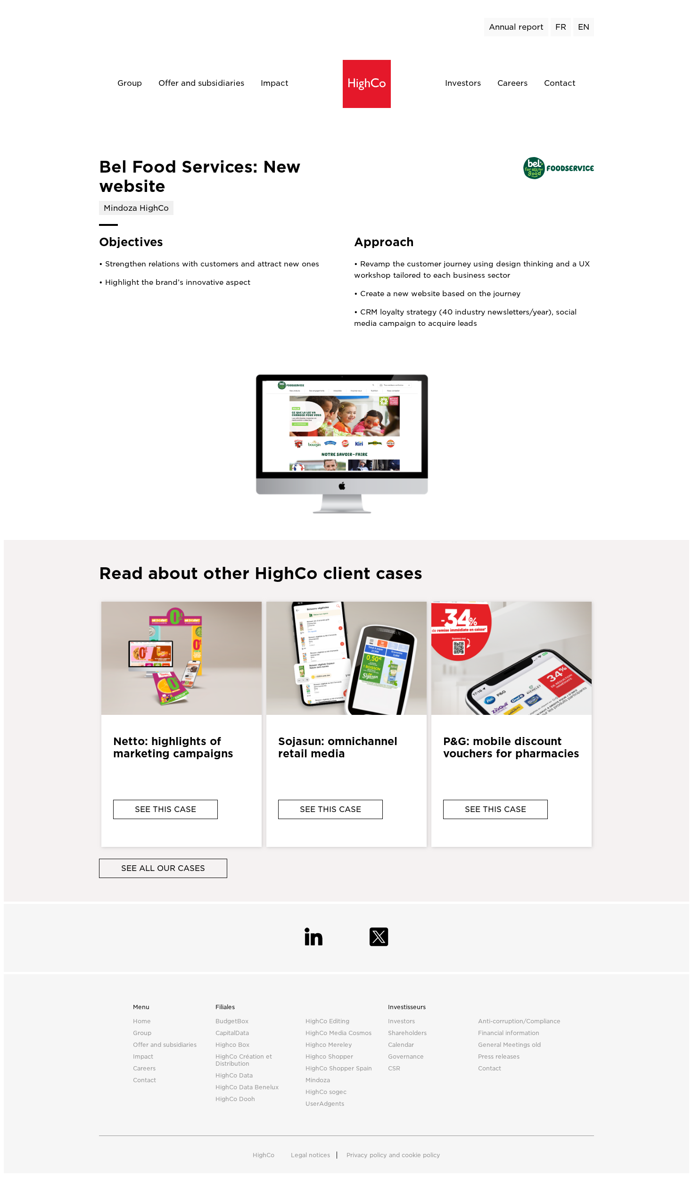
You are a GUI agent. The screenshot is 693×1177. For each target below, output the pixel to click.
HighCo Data (234, 1075)
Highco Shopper (329, 1056)
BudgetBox (231, 1021)
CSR (394, 1068)
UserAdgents (324, 1103)
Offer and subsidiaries (201, 83)
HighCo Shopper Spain (338, 1068)
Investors (463, 83)
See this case (165, 809)
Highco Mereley (328, 1044)
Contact (560, 83)
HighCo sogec (325, 1091)
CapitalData (232, 1032)
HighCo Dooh (235, 1098)
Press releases (499, 1056)
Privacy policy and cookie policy (393, 1155)
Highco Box (232, 1044)
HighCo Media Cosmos (338, 1032)
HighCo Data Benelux (247, 1087)
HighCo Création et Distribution (243, 1060)
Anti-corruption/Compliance (519, 1021)
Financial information (508, 1032)
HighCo (263, 1155)
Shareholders (407, 1032)
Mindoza (317, 1080)
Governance (406, 1056)
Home (142, 1021)
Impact (275, 83)
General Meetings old (509, 1044)
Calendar (401, 1044)
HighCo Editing (327, 1021)
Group (129, 83)
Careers (512, 83)
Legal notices (310, 1155)
